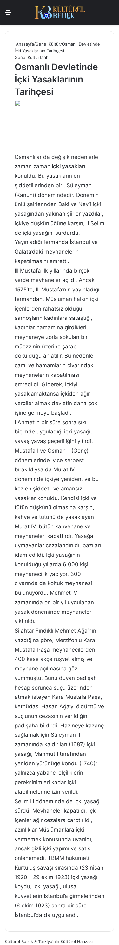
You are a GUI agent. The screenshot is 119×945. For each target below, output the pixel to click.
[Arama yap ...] (19, 14)
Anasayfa (24, 44)
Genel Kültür (48, 44)
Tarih (44, 57)
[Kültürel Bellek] (59, 12)
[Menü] (8, 14)
